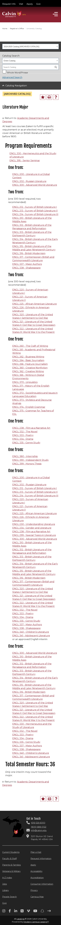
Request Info (9, 4)
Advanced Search (12, 77)
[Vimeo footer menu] (28, 912)
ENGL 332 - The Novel (24, 431)
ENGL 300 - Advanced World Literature (34, 185)
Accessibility (36, 871)
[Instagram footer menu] (3, 912)
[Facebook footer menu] (10, 912)
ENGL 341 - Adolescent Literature (31, 635)
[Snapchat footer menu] (42, 912)
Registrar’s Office (17, 28)
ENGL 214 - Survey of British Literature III (35, 214)
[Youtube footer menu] (35, 912)
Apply (30, 4)
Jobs (4, 884)
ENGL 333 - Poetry (22, 435)
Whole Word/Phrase (17, 72)
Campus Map (37, 896)
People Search (9, 896)
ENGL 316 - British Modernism (28, 253)
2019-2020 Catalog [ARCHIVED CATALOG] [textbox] (21, 47)
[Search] (56, 67)
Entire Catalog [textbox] (9, 61)
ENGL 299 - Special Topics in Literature (34, 535)
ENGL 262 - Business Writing (28, 356)
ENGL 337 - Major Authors (27, 264)
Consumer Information (41, 884)
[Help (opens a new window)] (55, 97)
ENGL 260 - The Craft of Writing (30, 346)
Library (5, 890)
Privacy (34, 890)
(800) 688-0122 (38, 827)
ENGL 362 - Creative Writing (28, 371)
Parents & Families (11, 865)
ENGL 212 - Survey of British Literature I (34, 207)
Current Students (10, 852)
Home (4, 28)
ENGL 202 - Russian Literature (29, 181)
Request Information (40, 858)
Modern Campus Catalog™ (36, 922)
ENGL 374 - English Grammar (28, 407)
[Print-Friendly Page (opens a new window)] (49, 97)
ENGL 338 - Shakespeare (26, 267)
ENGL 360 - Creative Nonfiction (30, 367)
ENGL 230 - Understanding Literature (33, 524)
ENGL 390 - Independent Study (30, 460)
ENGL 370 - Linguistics (24, 382)
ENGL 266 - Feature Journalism (30, 364)
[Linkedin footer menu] (15, 912)
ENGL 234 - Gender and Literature (31, 528)
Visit (21, 4)
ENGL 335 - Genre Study (26, 442)
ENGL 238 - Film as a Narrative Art (31, 428)
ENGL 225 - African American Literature (34, 303)
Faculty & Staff (9, 858)
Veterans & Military (11, 871)
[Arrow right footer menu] (49, 912)
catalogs (21, 919)
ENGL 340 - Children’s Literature (30, 632)
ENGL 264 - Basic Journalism (28, 360)
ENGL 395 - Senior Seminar (25, 160)
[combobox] (30, 46)
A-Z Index (7, 877)
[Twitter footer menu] (22, 912)
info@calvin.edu (39, 830)
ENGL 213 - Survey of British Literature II (35, 210)
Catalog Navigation (16, 85)
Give (38, 4)
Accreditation (37, 877)
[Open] (55, 14)
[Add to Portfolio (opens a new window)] (42, 97)
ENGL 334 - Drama (22, 439)
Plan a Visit (35, 852)
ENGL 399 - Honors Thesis (26, 463)
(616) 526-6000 (38, 823)
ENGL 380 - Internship (25, 456)
